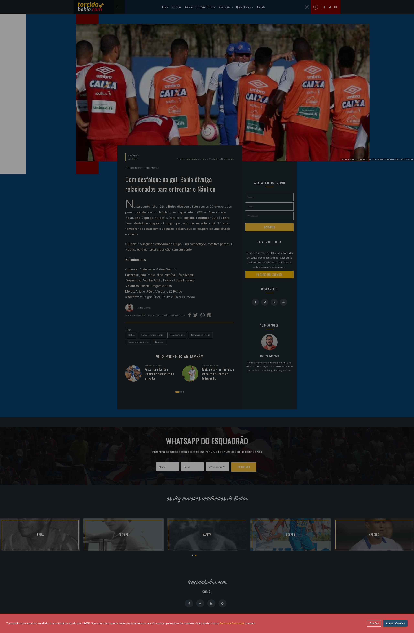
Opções (374, 623)
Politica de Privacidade (232, 623)
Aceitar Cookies (395, 623)
